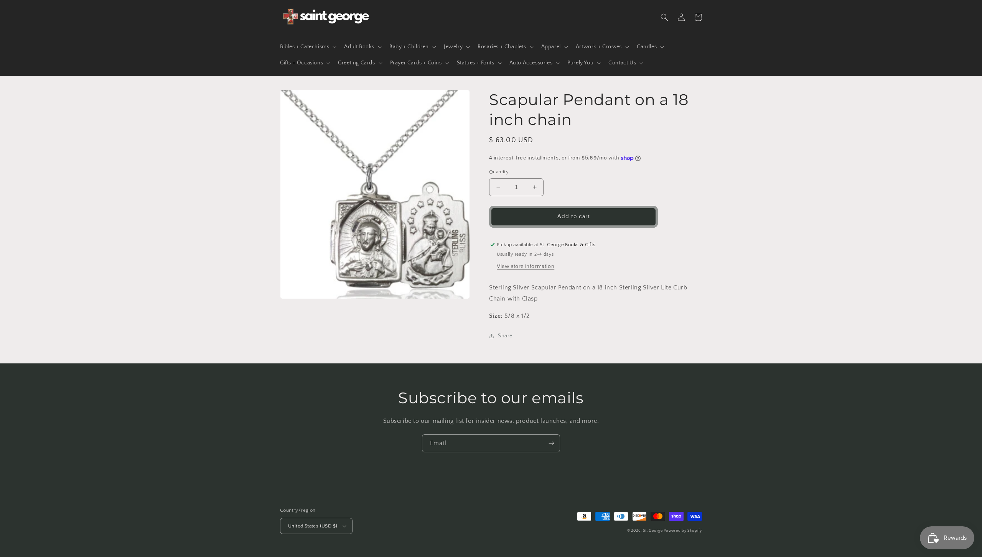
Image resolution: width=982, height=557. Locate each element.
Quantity (499, 171)
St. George (653, 531)
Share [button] (505, 336)
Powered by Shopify (683, 531)
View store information (525, 266)
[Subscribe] (551, 443)
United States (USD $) (312, 526)
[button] (307, 47)
